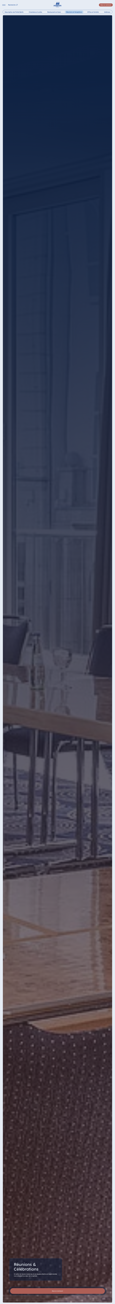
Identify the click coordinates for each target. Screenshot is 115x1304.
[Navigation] (3, 5)
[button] (95, 1299)
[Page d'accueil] (57, 4)
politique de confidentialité (60, 1301)
